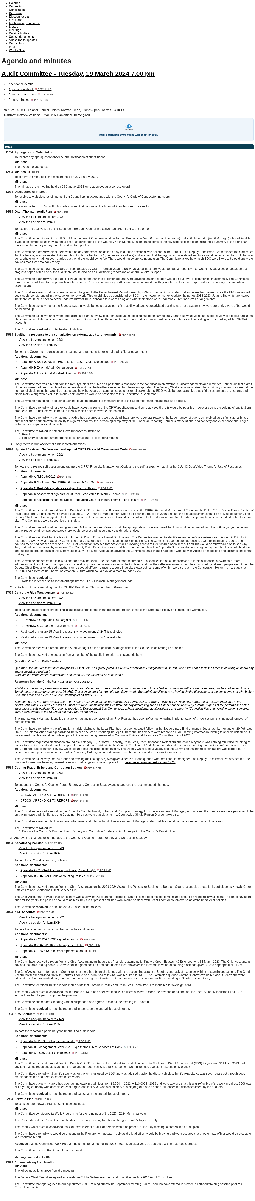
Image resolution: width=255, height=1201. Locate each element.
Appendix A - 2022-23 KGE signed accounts (58, 939)
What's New (17, 50)
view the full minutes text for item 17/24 (150, 762)
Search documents (21, 36)
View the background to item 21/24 (41, 1019)
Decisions (15, 13)
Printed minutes (28, 99)
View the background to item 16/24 (41, 454)
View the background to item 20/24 (41, 917)
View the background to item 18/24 (41, 772)
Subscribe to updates (23, 40)
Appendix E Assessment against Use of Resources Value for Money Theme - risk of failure (89, 499)
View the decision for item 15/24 (40, 345)
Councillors (16, 43)
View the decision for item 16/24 (40, 459)
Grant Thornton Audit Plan (41, 211)
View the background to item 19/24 (41, 848)
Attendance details (21, 84)
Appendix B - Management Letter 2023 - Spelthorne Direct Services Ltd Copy (79, 1047)
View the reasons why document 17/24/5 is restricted (87, 637)
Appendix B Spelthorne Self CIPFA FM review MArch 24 (67, 482)
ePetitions (15, 19)
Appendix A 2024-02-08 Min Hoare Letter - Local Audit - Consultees (74, 361)
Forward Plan (33, 1098)
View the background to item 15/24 (41, 339)
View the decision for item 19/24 (40, 853)
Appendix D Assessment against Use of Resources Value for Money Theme (80, 494)
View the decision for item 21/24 (40, 1024)
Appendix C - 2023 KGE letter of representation (61, 951)
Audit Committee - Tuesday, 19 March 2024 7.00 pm (78, 73)
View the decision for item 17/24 (40, 603)
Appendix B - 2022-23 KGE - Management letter (60, 945)
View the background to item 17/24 (41, 597)
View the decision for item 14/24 (40, 222)
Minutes (29, 172)
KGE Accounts (34, 912)
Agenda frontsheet (30, 89)
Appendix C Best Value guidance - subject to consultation (67, 488)
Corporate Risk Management (44, 592)
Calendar (15, 3)
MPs (12, 46)
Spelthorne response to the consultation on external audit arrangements (75, 334)
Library (13, 26)
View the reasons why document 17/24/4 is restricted (87, 631)
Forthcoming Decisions (24, 23)
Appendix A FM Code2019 (46, 476)
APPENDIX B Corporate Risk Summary (56, 625)
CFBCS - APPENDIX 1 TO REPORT (54, 794)
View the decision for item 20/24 (40, 922)
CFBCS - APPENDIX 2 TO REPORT (54, 800)
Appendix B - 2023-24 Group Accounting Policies (62, 876)
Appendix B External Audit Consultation (56, 367)
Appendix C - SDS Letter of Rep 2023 (55, 1052)
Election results (19, 16)
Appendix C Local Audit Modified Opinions (57, 373)
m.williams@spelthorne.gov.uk (71, 115)
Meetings (15, 30)
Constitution (17, 9)
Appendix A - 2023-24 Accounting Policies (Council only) (66, 870)
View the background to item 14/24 (41, 216)
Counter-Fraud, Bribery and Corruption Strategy (58, 767)
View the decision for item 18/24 (40, 778)
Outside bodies (19, 33)
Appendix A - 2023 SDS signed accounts (56, 1041)
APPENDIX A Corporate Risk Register (55, 620)
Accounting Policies (38, 843)
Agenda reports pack (31, 94)
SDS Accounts (34, 1013)
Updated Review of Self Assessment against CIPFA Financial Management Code (80, 449)
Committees (17, 6)
